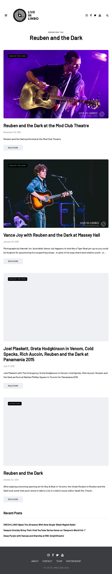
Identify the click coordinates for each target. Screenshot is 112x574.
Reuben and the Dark (23, 473)
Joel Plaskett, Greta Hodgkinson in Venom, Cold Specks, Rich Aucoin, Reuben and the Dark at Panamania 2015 (48, 354)
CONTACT (47, 561)
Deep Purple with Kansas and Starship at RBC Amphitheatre (34, 535)
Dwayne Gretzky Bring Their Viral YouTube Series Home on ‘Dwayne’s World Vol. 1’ (45, 530)
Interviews (14, 403)
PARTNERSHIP (73, 561)
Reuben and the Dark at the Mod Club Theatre (46, 125)
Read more (13, 148)
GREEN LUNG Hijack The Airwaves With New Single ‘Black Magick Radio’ (40, 524)
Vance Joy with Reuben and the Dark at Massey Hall (52, 234)
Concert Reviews (17, 56)
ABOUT (34, 561)
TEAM (59, 561)
